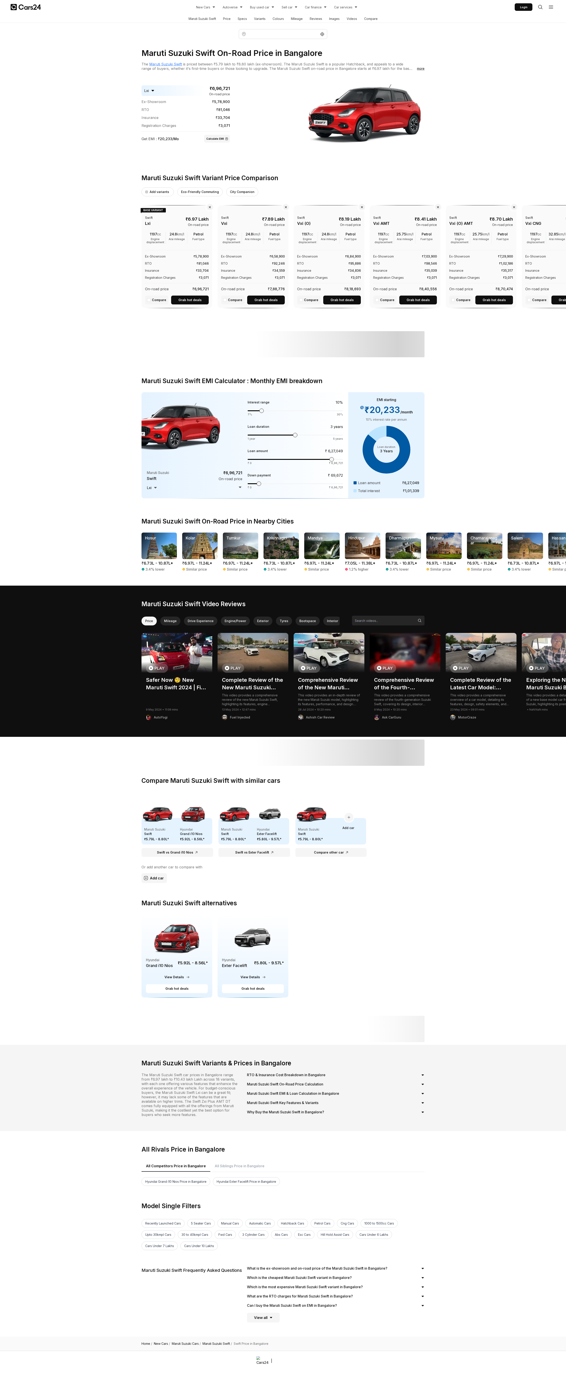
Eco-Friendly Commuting (200, 192)
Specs (242, 19)
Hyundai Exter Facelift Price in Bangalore (246, 1181)
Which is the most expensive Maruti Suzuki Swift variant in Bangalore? (305, 1287)
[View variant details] (177, 255)
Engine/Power (235, 621)
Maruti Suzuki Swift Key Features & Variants (282, 1103)
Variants (260, 19)
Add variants (159, 192)
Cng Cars (347, 1223)
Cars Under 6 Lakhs (373, 1234)
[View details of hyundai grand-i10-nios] (177, 956)
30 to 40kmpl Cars (195, 1234)
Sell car (287, 7)
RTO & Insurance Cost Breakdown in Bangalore (286, 1075)
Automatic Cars (260, 1223)
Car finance (313, 7)
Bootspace (307, 621)
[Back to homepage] (26, 7)
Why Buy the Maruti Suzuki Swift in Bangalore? (285, 1112)
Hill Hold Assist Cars (335, 1234)
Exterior (263, 621)
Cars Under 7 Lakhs (159, 1246)
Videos (352, 19)
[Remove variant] (210, 207)
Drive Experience (201, 621)
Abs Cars (281, 1234)
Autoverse (230, 7)
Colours (278, 19)
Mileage (297, 19)
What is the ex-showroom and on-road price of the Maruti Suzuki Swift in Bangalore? (317, 1268)
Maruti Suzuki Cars (186, 1343)
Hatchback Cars (292, 1223)
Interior (332, 621)
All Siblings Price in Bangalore (239, 1166)
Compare (371, 19)
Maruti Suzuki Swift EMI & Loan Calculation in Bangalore (293, 1093)
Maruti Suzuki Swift (202, 19)
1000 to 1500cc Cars (379, 1223)
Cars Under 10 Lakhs (199, 1246)
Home (147, 1343)
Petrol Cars (322, 1223)
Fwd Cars (225, 1234)
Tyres (284, 621)
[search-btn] (540, 7)
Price (227, 19)
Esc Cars (304, 1234)
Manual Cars (230, 1223)
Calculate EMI (215, 138)
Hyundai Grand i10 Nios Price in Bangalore (176, 1181)
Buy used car (259, 7)
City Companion (242, 192)
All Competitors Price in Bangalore (176, 1166)
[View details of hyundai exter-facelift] (253, 956)
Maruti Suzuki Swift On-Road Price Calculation (285, 1084)
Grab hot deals (190, 300)
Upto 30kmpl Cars (158, 1234)
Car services (343, 7)
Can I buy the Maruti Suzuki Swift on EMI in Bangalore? (292, 1305)
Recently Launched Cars (163, 1223)
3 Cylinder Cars (253, 1234)
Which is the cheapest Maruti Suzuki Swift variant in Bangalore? (299, 1277)
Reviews (316, 19)
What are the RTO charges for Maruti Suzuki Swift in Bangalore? (300, 1296)
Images (334, 19)
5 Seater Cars (201, 1223)
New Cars (203, 7)
